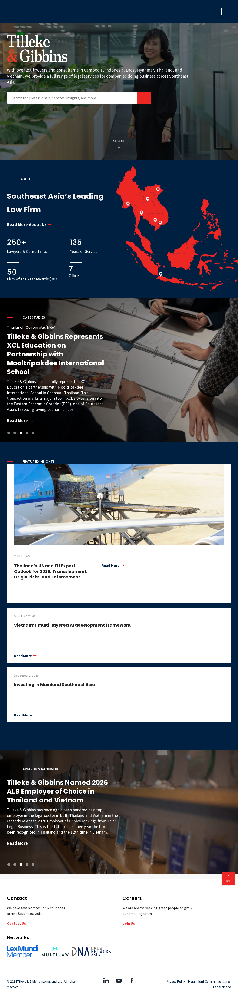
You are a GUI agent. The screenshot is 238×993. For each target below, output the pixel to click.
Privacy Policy (176, 981)
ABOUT (26, 179)
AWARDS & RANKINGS (40, 769)
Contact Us (16, 923)
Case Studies (34, 317)
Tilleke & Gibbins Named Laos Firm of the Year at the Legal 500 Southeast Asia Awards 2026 (62, 791)
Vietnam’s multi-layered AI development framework (72, 625)
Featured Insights (39, 461)
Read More (110, 565)
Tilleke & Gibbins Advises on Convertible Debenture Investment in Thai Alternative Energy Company (54, 354)
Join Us (128, 923)
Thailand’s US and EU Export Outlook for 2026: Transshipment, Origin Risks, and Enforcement (50, 571)
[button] (216, 11)
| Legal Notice (221, 987)
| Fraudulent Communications (208, 981)
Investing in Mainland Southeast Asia (54, 684)
